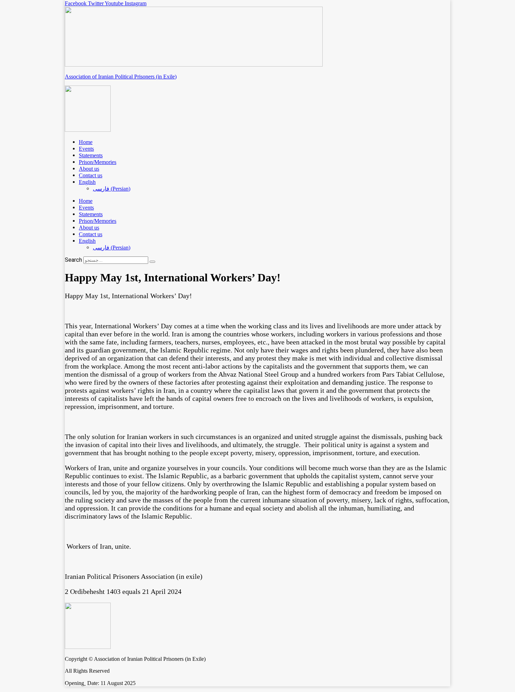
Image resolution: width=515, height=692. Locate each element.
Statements (91, 155)
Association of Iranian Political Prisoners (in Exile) (121, 77)
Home (85, 142)
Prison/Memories (97, 162)
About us (89, 169)
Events (86, 149)
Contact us (90, 175)
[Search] (152, 262)
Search (73, 259)
